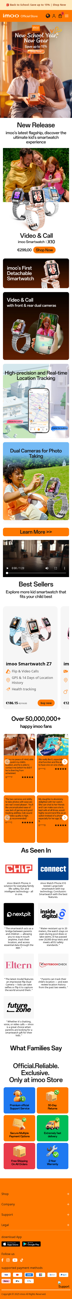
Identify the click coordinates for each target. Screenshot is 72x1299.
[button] (7, 762)
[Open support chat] (64, 1286)
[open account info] (54, 16)
